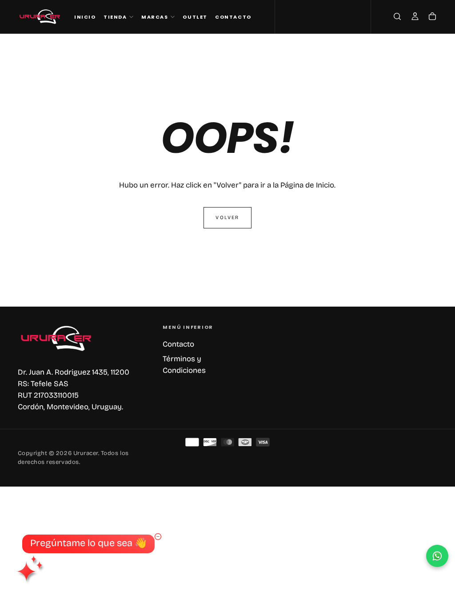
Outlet (195, 16)
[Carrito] (432, 18)
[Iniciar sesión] (415, 18)
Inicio (85, 16)
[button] (397, 18)
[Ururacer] (57, 338)
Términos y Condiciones (184, 364)
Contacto (233, 16)
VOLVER (227, 217)
